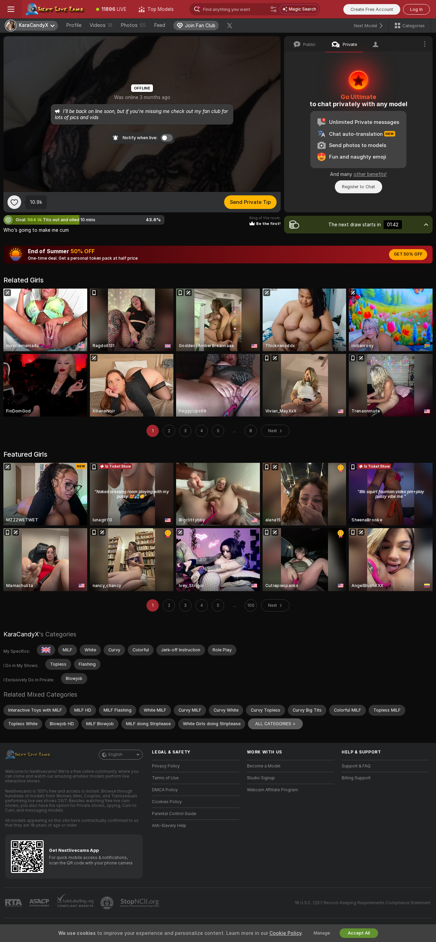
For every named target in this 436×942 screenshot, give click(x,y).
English (115, 754)
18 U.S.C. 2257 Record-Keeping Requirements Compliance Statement (363, 902)
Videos (101, 25)
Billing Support (356, 778)
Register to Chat (358, 186)
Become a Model (263, 766)
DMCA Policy (165, 789)
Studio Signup (261, 778)
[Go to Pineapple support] (107, 902)
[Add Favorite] (14, 202)
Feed (159, 25)
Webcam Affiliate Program (272, 789)
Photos (133, 25)
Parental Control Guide (174, 813)
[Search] (273, 9)
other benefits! (370, 174)
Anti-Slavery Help (169, 825)
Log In (416, 9)
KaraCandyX (21, 634)
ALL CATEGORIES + (275, 723)
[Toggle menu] (11, 9)
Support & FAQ (356, 766)
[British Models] (46, 650)
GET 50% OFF (408, 254)
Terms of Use (165, 778)
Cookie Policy (285, 933)
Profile (73, 25)
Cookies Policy (167, 801)
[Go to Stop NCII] (140, 903)
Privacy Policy (166, 766)
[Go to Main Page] (56, 9)
